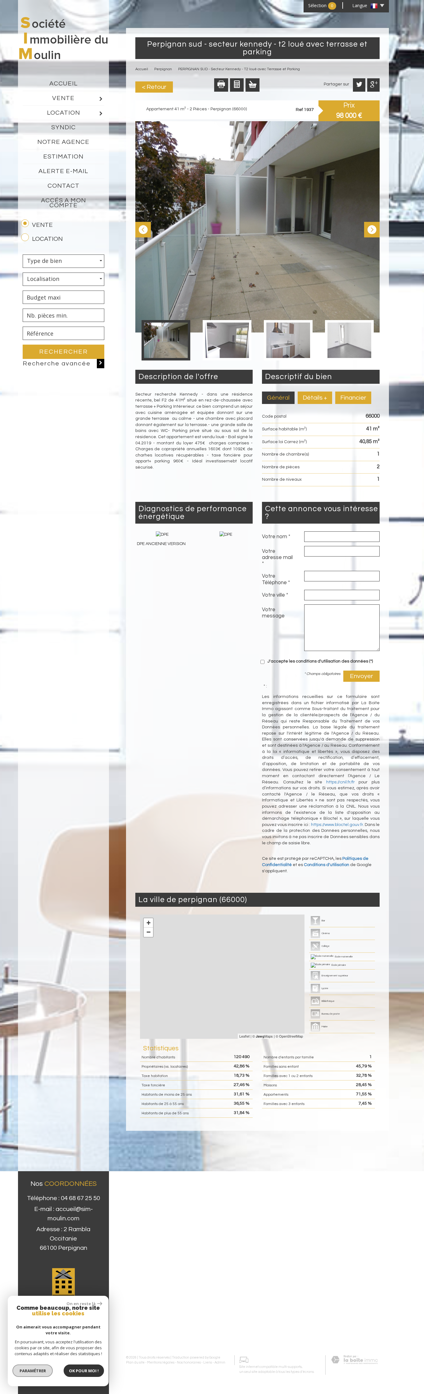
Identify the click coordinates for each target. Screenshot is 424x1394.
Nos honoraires (189, 1362)
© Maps (262, 1036)
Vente (63, 98)
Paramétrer (33, 1370)
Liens (207, 1362)
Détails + (315, 398)
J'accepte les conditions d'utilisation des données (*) (320, 661)
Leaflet (244, 1036)
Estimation (63, 157)
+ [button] (149, 923)
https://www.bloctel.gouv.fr (337, 825)
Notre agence (63, 142)
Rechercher (63, 352)
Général (278, 398)
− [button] (149, 932)
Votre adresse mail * (277, 557)
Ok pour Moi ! (84, 1370)
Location (63, 113)
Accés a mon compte (63, 203)
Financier (353, 398)
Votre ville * (275, 595)
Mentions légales (160, 1362)
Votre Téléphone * (276, 579)
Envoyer (361, 676)
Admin (219, 1362)
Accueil (63, 83)
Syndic (63, 127)
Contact (63, 186)
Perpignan (163, 69)
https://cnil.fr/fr (340, 782)
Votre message (273, 613)
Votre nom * (276, 536)
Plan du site (135, 1362)
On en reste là (81, 1303)
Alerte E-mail (63, 171)
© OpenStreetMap (289, 1036)
